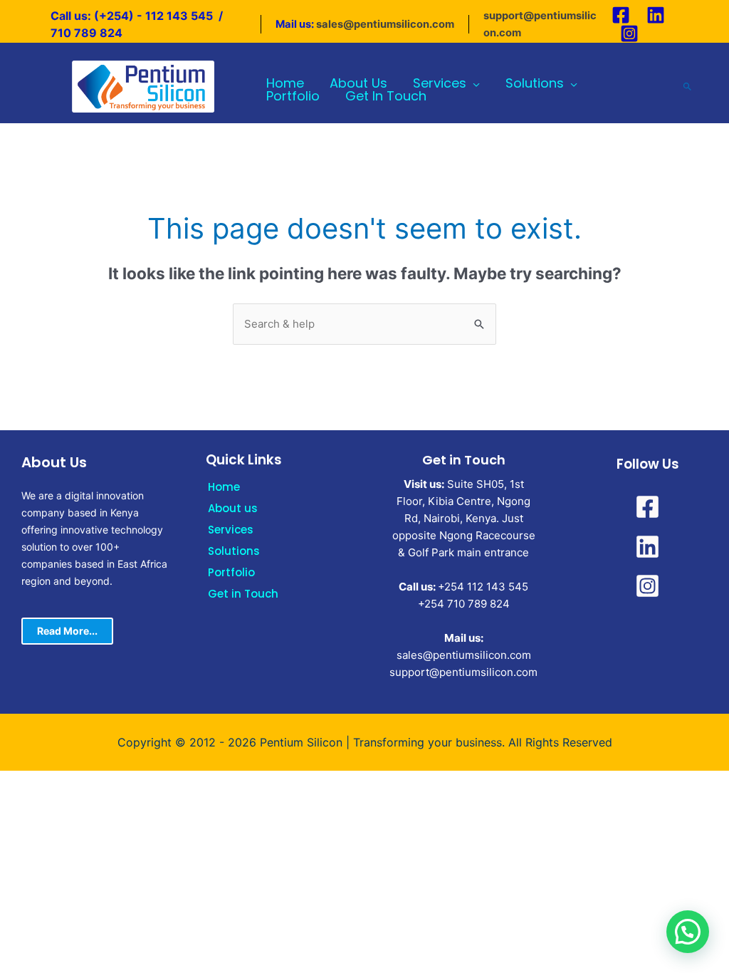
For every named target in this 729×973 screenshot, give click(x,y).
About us (233, 508)
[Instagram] (629, 33)
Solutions (234, 550)
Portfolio (231, 572)
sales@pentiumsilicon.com (385, 24)
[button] (687, 931)
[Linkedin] (655, 15)
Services (230, 529)
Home (224, 486)
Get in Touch (243, 593)
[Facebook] (621, 15)
